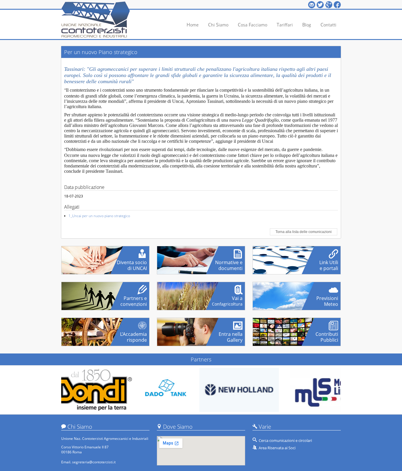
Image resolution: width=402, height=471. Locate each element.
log (306, 24)
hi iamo (218, 24)
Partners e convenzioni (133, 299)
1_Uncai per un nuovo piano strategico (99, 215)
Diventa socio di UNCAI (132, 263)
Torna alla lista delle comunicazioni (303, 232)
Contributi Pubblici (326, 334)
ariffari (285, 24)
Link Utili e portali (328, 263)
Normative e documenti (228, 263)
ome (193, 24)
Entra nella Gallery (230, 334)
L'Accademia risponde (133, 334)
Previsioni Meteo (327, 299)
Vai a (227, 299)
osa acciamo (252, 24)
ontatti (328, 24)
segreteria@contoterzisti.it (94, 462)
